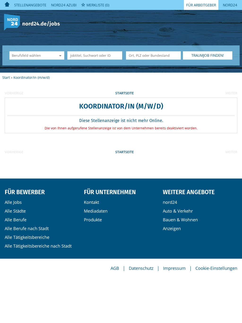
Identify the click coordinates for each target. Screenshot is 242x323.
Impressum (174, 268)
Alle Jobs (13, 202)
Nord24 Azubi (64, 5)
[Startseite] (33, 22)
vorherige (14, 93)
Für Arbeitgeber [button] (201, 5)
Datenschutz (141, 268)
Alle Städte (15, 211)
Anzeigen (172, 228)
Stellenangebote (30, 5)
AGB (115, 268)
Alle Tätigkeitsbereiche (27, 237)
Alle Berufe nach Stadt (27, 228)
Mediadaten (96, 211)
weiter (231, 93)
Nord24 (230, 5)
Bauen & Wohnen (180, 220)
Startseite (124, 93)
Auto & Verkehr (178, 211)
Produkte (93, 220)
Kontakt (91, 202)
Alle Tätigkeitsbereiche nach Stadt (38, 246)
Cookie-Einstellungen (216, 268)
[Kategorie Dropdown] (59, 55)
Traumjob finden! (207, 55)
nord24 (170, 202)
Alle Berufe (15, 220)
